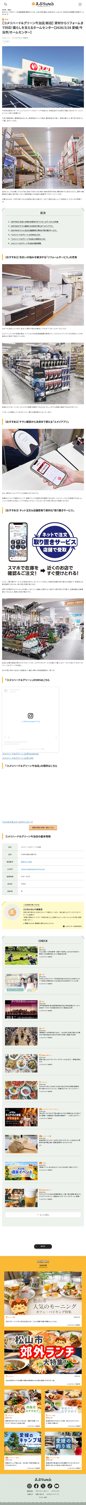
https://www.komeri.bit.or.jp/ (33, 869)
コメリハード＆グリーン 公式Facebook (20, 753)
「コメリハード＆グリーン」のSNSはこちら (25, 234)
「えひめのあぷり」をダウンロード (17, 821)
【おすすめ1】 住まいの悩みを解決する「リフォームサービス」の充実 (34, 221)
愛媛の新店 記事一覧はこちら (43, 827)
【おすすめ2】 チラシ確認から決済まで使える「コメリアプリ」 (32, 226)
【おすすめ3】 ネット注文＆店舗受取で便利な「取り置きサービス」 (34, 230)
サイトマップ (55, 1491)
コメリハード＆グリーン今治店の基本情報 (26, 243)
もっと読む (44, 1214)
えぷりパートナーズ (53, 1494)
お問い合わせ (39, 1494)
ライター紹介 (43, 1497)
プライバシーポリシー (42, 1491)
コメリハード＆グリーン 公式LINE (18, 757)
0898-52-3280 (26, 862)
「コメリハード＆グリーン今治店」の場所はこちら (28, 239)
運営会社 (30, 1491)
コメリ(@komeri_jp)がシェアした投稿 (30, 749)
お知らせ (30, 1494)
